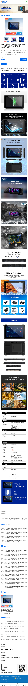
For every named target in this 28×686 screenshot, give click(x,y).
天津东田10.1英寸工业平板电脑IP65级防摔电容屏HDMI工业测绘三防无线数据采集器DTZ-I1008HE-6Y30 (14, 571)
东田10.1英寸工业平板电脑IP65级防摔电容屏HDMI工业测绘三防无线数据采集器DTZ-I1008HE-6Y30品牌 (14, 533)
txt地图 (9, 681)
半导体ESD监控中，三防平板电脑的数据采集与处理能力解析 (10, 628)
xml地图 (2, 681)
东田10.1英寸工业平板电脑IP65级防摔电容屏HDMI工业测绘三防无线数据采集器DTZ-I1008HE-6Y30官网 (14, 541)
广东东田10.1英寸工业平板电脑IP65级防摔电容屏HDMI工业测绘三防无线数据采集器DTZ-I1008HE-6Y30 (14, 587)
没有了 (5, 511)
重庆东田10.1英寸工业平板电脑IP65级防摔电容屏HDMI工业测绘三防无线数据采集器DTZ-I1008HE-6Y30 (14, 579)
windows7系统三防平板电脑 (14, 518)
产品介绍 (4, 64)
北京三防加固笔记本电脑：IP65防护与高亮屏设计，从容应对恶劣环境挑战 (10, 631)
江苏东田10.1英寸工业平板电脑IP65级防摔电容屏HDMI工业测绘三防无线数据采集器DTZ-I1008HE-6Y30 (14, 554)
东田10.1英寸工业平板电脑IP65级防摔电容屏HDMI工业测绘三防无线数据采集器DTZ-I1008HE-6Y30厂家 (14, 529)
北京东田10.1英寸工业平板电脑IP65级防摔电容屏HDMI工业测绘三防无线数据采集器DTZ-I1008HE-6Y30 (14, 550)
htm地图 (6, 681)
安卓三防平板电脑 (8, 519)
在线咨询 (24, 59)
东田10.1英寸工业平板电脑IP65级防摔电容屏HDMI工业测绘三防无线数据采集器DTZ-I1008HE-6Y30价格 (14, 537)
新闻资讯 (17, 685)
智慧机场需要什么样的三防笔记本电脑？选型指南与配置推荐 (10, 623)
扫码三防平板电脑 (15, 519)
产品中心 (10, 685)
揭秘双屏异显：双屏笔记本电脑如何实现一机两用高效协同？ (10, 636)
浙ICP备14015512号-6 (9, 678)
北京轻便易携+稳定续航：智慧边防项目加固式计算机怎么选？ (10, 626)
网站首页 (3, 685)
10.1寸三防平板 (19, 516)
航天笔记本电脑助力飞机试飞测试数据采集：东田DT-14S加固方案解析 (10, 634)
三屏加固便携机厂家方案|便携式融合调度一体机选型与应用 (10, 621)
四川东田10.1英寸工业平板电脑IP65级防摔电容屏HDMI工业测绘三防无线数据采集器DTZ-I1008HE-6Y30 (14, 563)
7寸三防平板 (7, 516)
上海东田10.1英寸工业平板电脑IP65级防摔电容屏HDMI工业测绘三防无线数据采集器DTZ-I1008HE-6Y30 (14, 575)
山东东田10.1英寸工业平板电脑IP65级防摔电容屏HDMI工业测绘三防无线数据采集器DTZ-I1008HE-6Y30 (14, 567)
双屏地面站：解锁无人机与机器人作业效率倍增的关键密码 (10, 639)
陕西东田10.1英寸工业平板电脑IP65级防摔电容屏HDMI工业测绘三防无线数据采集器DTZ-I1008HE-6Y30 (14, 558)
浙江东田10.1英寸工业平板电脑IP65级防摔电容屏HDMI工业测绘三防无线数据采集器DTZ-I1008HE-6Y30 (14, 583)
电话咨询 (24, 685)
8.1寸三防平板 (12, 516)
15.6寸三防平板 (5, 518)
